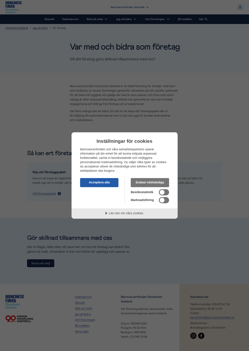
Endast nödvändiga (150, 182)
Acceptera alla (99, 182)
